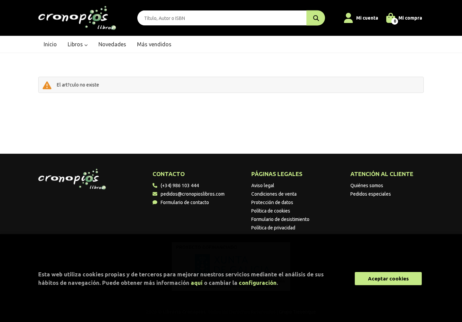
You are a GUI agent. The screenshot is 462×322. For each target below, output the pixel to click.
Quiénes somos (366, 185)
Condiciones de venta (274, 194)
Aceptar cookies (388, 278)
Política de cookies (270, 211)
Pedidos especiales (370, 194)
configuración (258, 282)
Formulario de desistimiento (280, 219)
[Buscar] (315, 18)
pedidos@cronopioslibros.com (193, 194)
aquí (197, 282)
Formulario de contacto (185, 202)
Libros (76, 44)
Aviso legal (262, 185)
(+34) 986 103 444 (180, 185)
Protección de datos (272, 202)
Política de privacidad (273, 227)
